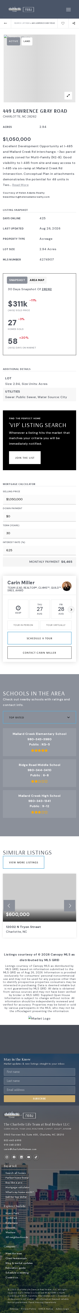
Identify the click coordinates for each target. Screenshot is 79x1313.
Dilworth (10, 1227)
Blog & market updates (19, 1263)
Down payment (12, 508)
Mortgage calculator (18, 1187)
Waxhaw (10, 1232)
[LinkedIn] (21, 1157)
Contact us (12, 1277)
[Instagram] (7, 1157)
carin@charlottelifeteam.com (20, 1149)
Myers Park (12, 1213)
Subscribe (39, 1098)
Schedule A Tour (39, 638)
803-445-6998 (12, 1140)
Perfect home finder (17, 1178)
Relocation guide (16, 1268)
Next (71, 609)
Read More (20, 185)
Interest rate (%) (14, 542)
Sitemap (14, 1308)
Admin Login (62, 1308)
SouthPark (11, 1218)
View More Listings (23, 862)
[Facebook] (14, 1157)
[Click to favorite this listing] (62, 23)
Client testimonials (16, 1258)
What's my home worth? (20, 1192)
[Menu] (68, 9)
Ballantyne (12, 1223)
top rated (16, 717)
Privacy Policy (28, 1308)
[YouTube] (28, 1157)
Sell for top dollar (16, 1197)
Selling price (11, 491)
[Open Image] (39, 68)
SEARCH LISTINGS (22, 23)
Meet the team (14, 1253)
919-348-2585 (12, 1145)
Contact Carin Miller (39, 652)
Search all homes (16, 1173)
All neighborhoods (17, 1237)
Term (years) (11, 525)
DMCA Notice (46, 1308)
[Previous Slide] (9, 905)
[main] (39, 516)
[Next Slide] (70, 905)
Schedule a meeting (17, 1272)
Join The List (25, 457)
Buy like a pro (14, 1182)
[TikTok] (36, 1157)
